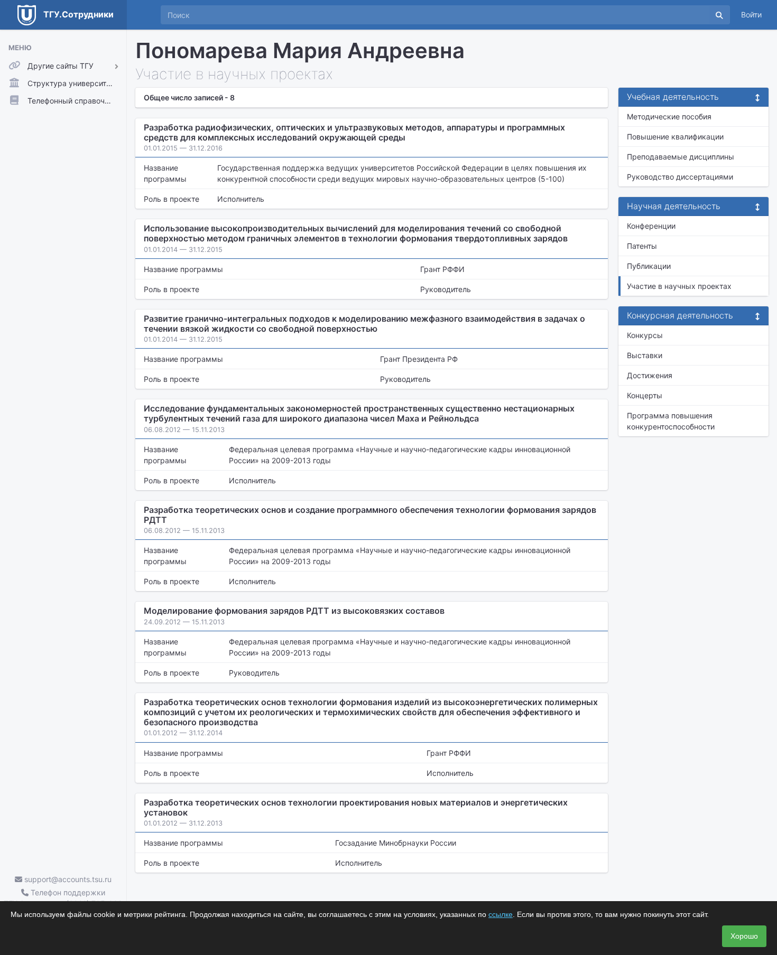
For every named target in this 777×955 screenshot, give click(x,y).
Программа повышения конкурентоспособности (671, 421)
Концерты (644, 395)
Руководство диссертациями (680, 176)
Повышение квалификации (675, 136)
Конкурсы (645, 335)
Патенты (642, 245)
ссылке (500, 914)
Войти (751, 14)
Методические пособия (669, 116)
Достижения (649, 375)
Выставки (644, 355)
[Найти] (719, 15)
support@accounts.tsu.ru (67, 879)
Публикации (649, 265)
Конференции (651, 225)
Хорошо (744, 936)
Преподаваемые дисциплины (680, 156)
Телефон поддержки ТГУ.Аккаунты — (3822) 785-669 (63, 898)
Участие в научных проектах (679, 286)
